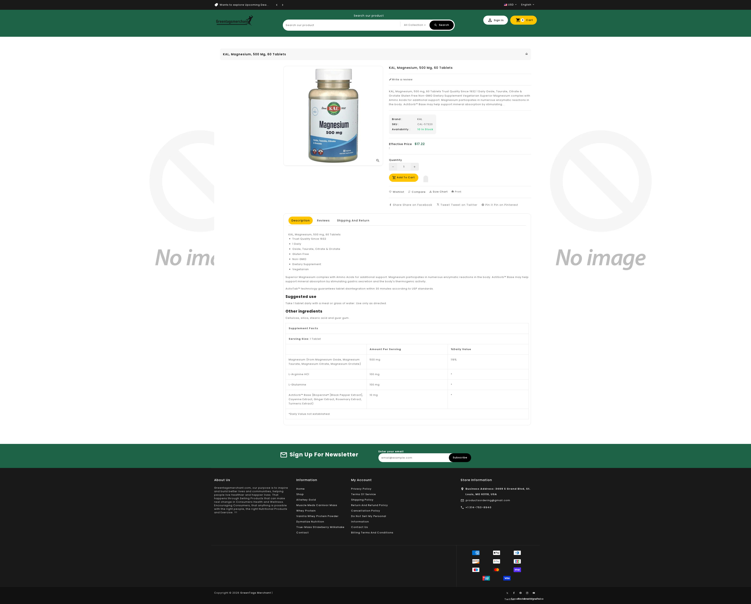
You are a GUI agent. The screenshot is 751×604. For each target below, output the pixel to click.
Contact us (359, 527)
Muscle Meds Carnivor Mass (316, 505)
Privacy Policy (361, 489)
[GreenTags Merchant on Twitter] (507, 593)
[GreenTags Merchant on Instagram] (527, 593)
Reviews (323, 220)
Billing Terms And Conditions (372, 532)
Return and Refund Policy (369, 505)
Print (457, 192)
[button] (425, 178)
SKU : (395, 124)
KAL (419, 119)
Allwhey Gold (306, 500)
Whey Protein (306, 511)
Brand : (397, 119)
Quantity (395, 160)
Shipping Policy (362, 500)
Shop (300, 494)
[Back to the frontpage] (526, 54)
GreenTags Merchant (255, 593)
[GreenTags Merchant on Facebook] (514, 593)
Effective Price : (400, 146)
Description (300, 220)
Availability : (401, 129)
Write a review (402, 79)
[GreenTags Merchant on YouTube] (534, 593)
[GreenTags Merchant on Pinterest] (521, 593)
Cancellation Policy (365, 511)
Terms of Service (363, 494)
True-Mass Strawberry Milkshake (320, 527)
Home (300, 489)
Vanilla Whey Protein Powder (317, 516)
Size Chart (440, 192)
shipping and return (353, 220)
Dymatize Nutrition (310, 521)
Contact (302, 532)
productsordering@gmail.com (488, 500)
